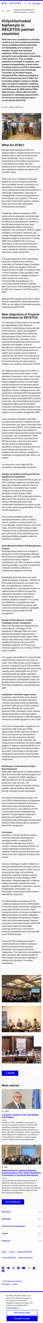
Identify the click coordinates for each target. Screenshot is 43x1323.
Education (6, 1219)
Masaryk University (15, 1281)
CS (29, 4)
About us (6, 1241)
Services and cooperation (13, 1226)
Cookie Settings (12, 1308)
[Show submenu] (37, 1211)
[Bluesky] (34, 1268)
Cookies (15, 1284)
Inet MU (12, 1252)
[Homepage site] (11, 3)
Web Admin (6, 1284)
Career (5, 1233)
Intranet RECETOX (9, 1257)
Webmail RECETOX (24, 1252)
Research (6, 1212)
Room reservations (26, 1257)
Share (11, 1073)
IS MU (4, 1252)
